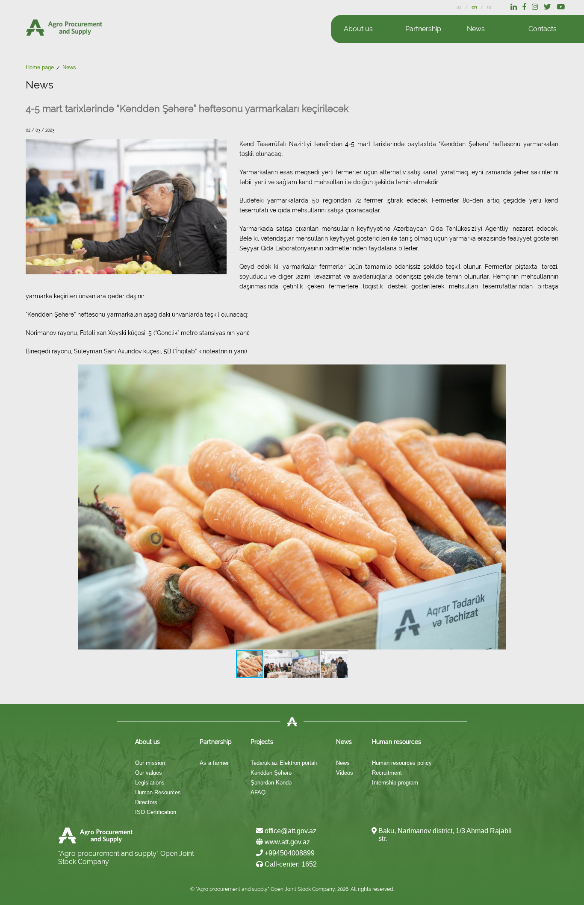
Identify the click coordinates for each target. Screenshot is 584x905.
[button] (498, 507)
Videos (344, 773)
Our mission (150, 763)
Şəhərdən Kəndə (271, 782)
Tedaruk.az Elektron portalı (284, 763)
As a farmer (214, 763)
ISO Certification (155, 812)
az (460, 6)
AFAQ (258, 792)
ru (489, 6)
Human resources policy (402, 763)
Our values (148, 773)
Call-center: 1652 (290, 864)
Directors (146, 802)
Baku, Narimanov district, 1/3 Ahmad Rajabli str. (445, 834)
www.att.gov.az (286, 842)
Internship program (395, 782)
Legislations (150, 782)
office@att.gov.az (289, 830)
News (343, 763)
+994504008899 (289, 853)
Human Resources (158, 792)
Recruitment (387, 773)
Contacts (542, 29)
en (475, 6)
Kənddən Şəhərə (271, 773)
